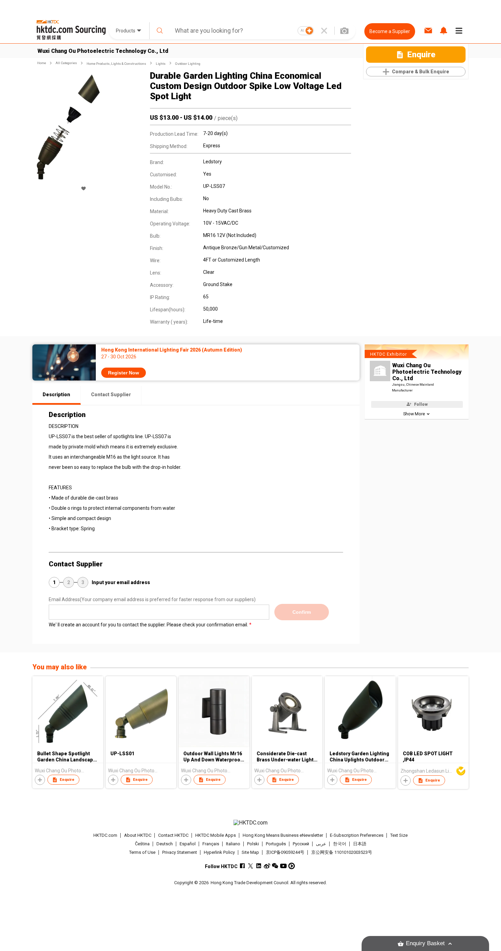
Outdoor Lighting (187, 63)
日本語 (359, 843)
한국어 (339, 843)
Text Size (399, 835)
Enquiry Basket (425, 943)
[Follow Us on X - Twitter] (250, 866)
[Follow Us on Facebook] (242, 866)
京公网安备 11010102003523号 (341, 852)
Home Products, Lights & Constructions (116, 63)
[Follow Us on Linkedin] (259, 866)
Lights (161, 63)
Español (188, 843)
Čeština (142, 843)
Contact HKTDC (173, 835)
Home (41, 63)
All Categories (66, 63)
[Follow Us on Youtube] (283, 866)
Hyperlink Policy (219, 852)
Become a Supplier (389, 31)
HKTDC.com (105, 835)
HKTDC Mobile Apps (215, 835)
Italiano (233, 843)
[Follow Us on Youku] (291, 866)
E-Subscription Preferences (356, 835)
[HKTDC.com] (250, 823)
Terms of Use (142, 852)
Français (210, 843)
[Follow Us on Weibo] (267, 866)
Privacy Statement (179, 852)
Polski (253, 843)
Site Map (250, 852)
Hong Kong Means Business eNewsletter (283, 835)
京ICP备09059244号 (285, 852)
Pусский (301, 843)
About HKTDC (137, 835)
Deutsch (164, 843)
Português (276, 843)
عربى (321, 843)
